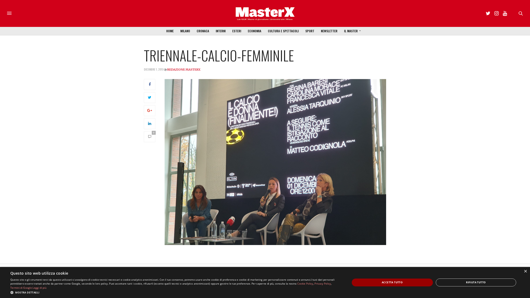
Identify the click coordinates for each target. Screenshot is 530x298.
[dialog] (265, 282)
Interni (221, 31)
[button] (175, 292)
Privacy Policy (322, 283)
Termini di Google (21, 288)
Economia (254, 31)
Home (170, 31)
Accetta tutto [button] (392, 282)
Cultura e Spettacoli (283, 31)
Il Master (351, 31)
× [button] (525, 271)
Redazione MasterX (183, 69)
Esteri (236, 31)
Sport (309, 31)
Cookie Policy (305, 283)
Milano (185, 31)
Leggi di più (39, 288)
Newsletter (329, 31)
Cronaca (203, 31)
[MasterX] (265, 13)
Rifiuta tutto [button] (476, 282)
